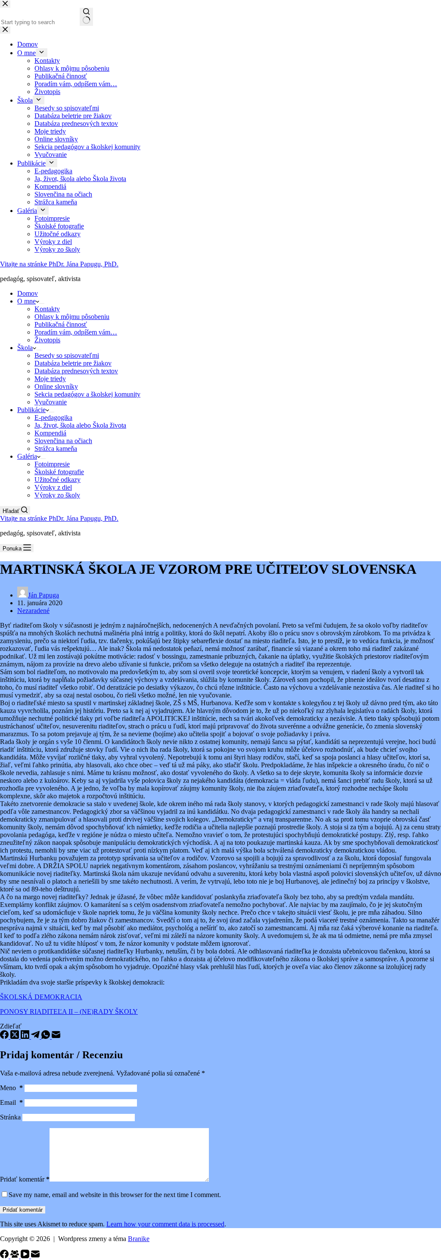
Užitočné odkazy (57, 479)
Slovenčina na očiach (63, 440)
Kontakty (47, 309)
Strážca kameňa (55, 448)
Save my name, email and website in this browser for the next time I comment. (115, 1194)
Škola (25, 347)
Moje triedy (50, 378)
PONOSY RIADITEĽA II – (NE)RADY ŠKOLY (69, 1011)
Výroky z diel (53, 487)
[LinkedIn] (26, 1036)
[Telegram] (36, 1036)
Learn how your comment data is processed (165, 1224)
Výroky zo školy (57, 495)
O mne (26, 301)
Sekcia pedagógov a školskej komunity (87, 394)
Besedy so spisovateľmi (66, 355)
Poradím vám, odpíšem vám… (75, 332)
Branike (138, 1238)
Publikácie (31, 409)
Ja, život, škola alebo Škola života (80, 425)
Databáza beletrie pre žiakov (73, 363)
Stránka (10, 1117)
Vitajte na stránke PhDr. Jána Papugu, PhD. (59, 264)
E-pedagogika (53, 417)
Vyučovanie (50, 402)
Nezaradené (33, 610)
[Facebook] (5, 1036)
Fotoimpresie (52, 464)
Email (11, 1102)
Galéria (27, 456)
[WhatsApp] (46, 1036)
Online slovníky (56, 386)
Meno (11, 1087)
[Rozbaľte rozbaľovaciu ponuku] (41, 303)
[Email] (56, 1036)
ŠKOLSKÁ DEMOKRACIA (41, 996)
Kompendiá (50, 433)
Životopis (47, 340)
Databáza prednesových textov (76, 371)
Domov (27, 293)
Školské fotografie (59, 471)
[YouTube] (26, 1256)
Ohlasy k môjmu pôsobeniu (71, 316)
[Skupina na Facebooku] (15, 1256)
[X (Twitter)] (15, 1036)
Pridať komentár (25, 1179)
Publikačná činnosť (60, 324)
